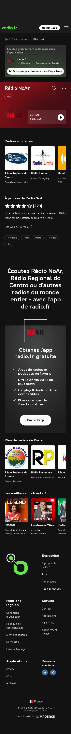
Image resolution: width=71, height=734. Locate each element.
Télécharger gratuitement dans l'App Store (36, 71)
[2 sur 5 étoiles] (13, 206)
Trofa (26, 238)
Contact (46, 608)
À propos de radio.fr (49, 565)
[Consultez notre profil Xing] (53, 672)
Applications (49, 615)
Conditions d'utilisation (13, 615)
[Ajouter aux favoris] (54, 88)
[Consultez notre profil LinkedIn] (44, 672)
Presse (46, 574)
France (38, 701)
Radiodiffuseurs (51, 588)
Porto (38, 238)
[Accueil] (6, 39)
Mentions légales (16, 635)
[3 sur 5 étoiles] (18, 206)
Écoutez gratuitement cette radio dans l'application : (31, 51)
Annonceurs (49, 581)
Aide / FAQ (48, 623)
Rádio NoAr (36, 119)
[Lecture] (61, 117)
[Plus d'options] (64, 88)
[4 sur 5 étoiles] (24, 206)
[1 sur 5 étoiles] (7, 206)
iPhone (10, 669)
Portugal (52, 238)
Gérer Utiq (12, 642)
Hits (9, 97)
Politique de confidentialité (14, 626)
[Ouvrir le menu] (66, 27)
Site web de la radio (17, 227)
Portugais (12, 238)
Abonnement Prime (49, 632)
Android (11, 683)
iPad (9, 676)
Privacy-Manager (16, 649)
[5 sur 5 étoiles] (29, 206)
